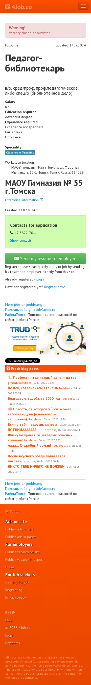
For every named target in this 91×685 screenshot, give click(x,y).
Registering (13, 590)
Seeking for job (17, 582)
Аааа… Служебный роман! (29, 445)
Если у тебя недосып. (26, 424)
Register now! (54, 287)
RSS (8, 612)
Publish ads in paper (20, 537)
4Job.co (24, 627)
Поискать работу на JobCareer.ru (30, 309)
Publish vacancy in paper (23, 559)
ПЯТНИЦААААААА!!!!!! (25, 429)
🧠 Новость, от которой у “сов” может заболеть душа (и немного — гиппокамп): (39, 414)
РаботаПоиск (15, 314)
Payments (12, 643)
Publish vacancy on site (22, 552)
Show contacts (21, 240)
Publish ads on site (19, 529)
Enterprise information (22, 200)
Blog (8, 620)
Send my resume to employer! (48, 258)
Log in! (41, 279)
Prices (9, 567)
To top (14, 511)
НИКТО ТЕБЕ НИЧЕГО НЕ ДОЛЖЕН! (36, 466)
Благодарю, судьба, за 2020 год (34, 398)
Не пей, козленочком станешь (33, 388)
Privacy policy (15, 597)
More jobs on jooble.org (23, 304)
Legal (9, 635)
